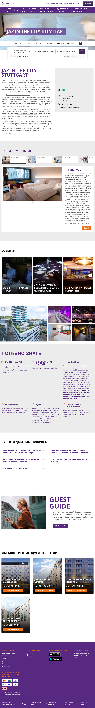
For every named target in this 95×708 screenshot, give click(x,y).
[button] (23, 323)
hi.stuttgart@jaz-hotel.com (70, 107)
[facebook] (27, 655)
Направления (6, 666)
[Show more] (3, 309)
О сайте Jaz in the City (8, 653)
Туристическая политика (68, 703)
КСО (3, 661)
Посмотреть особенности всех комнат (77, 223)
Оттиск (25, 703)
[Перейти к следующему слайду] (91, 160)
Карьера (4, 658)
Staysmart (5, 656)
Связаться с (5, 664)
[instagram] (33, 655)
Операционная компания (52, 703)
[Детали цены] (19, 586)
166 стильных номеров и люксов (18, 95)
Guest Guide (60, 526)
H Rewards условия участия (36, 703)
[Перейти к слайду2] (32, 202)
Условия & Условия (83, 703)
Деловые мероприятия (9, 121)
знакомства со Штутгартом (27, 114)
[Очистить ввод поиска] (29, 51)
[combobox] (21, 51)
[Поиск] (82, 51)
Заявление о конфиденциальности (8, 703)
